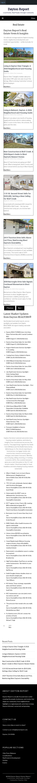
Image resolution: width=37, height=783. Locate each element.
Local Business (7, 755)
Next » (20, 308)
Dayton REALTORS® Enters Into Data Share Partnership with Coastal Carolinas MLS (19, 334)
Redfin (12, 477)
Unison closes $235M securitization (17, 533)
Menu (33, 18)
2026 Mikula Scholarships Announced (18, 361)
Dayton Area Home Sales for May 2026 (18, 379)
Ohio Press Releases (9, 753)
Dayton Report (18, 9)
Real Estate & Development (11, 758)
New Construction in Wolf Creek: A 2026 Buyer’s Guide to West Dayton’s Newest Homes (18, 154)
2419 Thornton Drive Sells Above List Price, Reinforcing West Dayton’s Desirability (17, 240)
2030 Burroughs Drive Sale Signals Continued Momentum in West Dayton (18, 284)
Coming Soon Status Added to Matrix (18, 355)
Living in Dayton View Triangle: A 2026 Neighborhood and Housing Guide (18, 68)
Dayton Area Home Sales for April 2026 (18, 393)
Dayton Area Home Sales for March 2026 (19, 414)
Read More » (7, 86)
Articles (5, 760)
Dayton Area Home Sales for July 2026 (18, 342)
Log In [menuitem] (3, 2)
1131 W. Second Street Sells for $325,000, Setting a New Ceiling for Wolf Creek (17, 196)
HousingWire (14, 487)
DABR (8, 339)
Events (5, 763)
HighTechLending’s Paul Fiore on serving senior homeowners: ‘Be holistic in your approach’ (19, 563)
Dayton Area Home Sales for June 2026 (18, 366)
